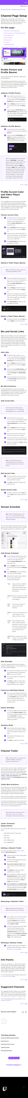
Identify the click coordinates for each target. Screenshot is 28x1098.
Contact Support (13, 1065)
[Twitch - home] (5, 1089)
